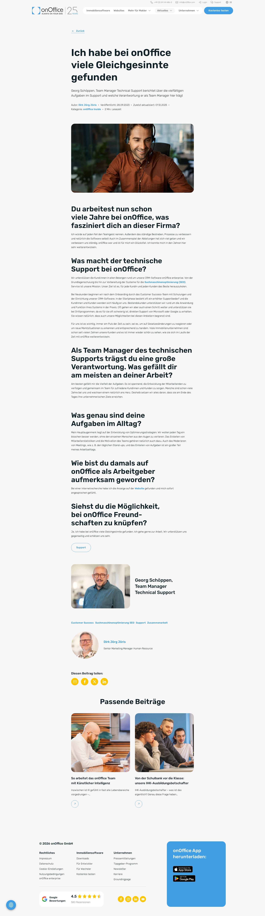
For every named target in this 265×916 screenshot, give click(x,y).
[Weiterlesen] (75, 804)
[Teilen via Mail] (75, 681)
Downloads (83, 858)
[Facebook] (121, 899)
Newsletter (120, 868)
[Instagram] (128, 899)
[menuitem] (161, 2)
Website (139, 488)
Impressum (45, 858)
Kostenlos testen (219, 10)
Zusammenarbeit (157, 622)
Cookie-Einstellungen (51, 868)
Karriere (118, 874)
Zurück (80, 30)
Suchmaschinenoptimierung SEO (114, 622)
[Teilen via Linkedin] (104, 681)
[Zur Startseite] (55, 10)
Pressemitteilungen (124, 858)
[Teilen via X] (94, 681)
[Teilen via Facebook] (84, 681)
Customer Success (82, 622)
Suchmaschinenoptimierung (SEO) (164, 282)
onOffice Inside (92, 109)
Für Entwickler (85, 863)
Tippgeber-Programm (126, 863)
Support (81, 547)
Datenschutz (46, 863)
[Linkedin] (135, 899)
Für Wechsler (84, 868)
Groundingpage (122, 879)
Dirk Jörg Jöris (88, 104)
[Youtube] (143, 899)
